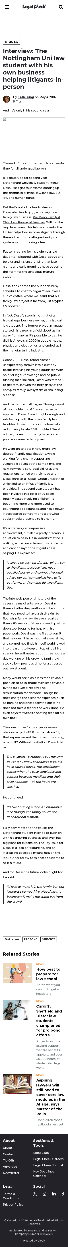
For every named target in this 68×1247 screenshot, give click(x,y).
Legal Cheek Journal (48, 1165)
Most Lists (41, 1153)
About (7, 1148)
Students (48, 939)
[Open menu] (7, 7)
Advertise (10, 1166)
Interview (11, 41)
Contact (9, 1154)
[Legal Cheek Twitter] (35, 1194)
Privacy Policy (13, 1204)
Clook (41, 1240)
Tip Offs (9, 1160)
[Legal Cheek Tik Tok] (63, 1194)
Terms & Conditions (11, 1196)
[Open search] (61, 7)
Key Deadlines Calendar (43, 1174)
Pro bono (30, 939)
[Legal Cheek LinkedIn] (54, 1194)
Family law (12, 939)
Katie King (26, 97)
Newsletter (11, 1173)
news (40, 964)
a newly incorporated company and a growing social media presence (33, 514)
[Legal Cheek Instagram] (44, 1194)
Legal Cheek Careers (48, 1159)
